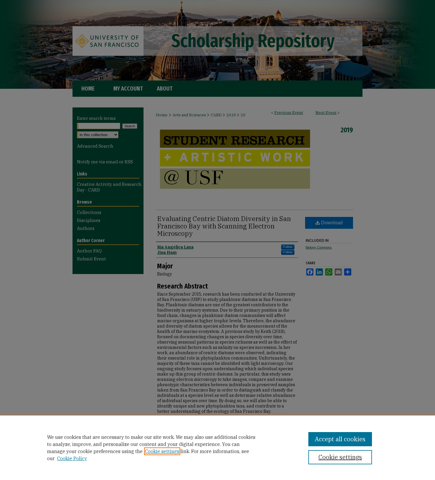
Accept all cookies (340, 439)
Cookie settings (162, 451)
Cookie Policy (72, 458)
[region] (217, 447)
